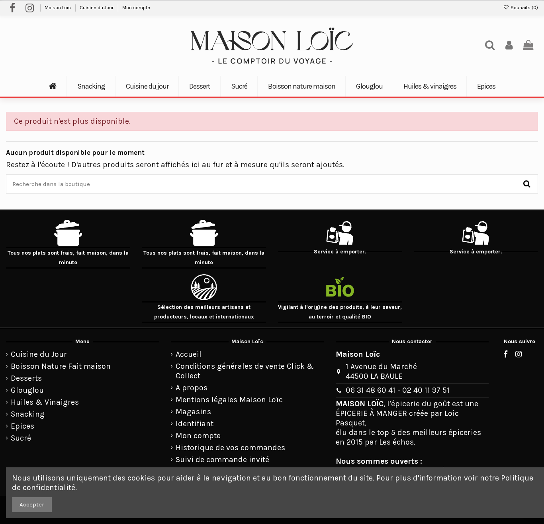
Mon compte (136, 7)
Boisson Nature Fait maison (61, 366)
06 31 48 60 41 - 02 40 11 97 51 (398, 390)
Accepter (32, 504)
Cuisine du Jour (97, 7)
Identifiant (194, 423)
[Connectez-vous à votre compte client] (509, 45)
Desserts (26, 378)
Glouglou (27, 390)
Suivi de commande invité (222, 459)
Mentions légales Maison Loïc (229, 399)
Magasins (193, 411)
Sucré (21, 438)
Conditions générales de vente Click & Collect (245, 371)
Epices (22, 426)
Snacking (28, 414)
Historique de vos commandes (230, 447)
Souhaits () (523, 7)
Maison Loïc (58, 7)
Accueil (189, 354)
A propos (191, 387)
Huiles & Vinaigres (45, 402)
